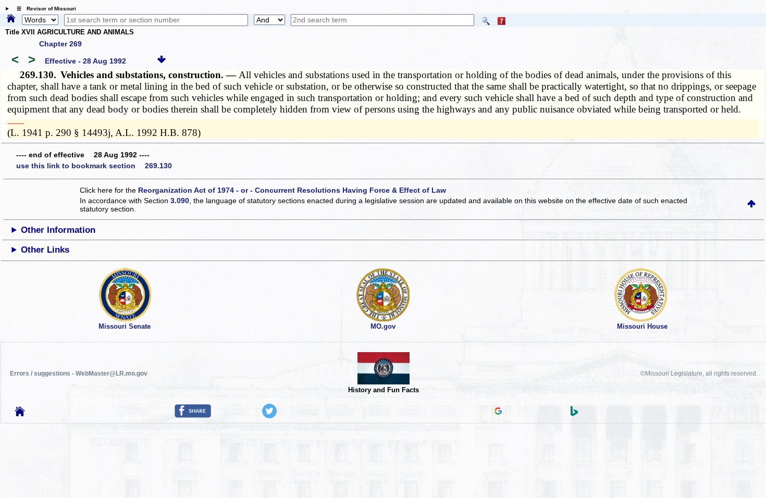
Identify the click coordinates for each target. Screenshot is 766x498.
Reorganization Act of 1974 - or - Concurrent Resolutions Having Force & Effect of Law (292, 190)
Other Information (58, 230)
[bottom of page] (161, 61)
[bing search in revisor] (574, 413)
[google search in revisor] (498, 412)
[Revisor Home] (20, 413)
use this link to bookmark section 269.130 (94, 165)
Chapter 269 (60, 44)
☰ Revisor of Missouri (43, 8)
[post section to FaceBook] (193, 415)
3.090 (179, 200)
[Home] (11, 19)
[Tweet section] (269, 416)
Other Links (45, 250)
